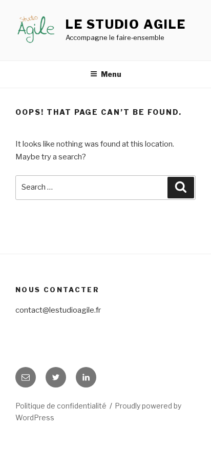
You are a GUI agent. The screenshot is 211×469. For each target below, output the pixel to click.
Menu (111, 74)
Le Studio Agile (126, 24)
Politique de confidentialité (61, 405)
